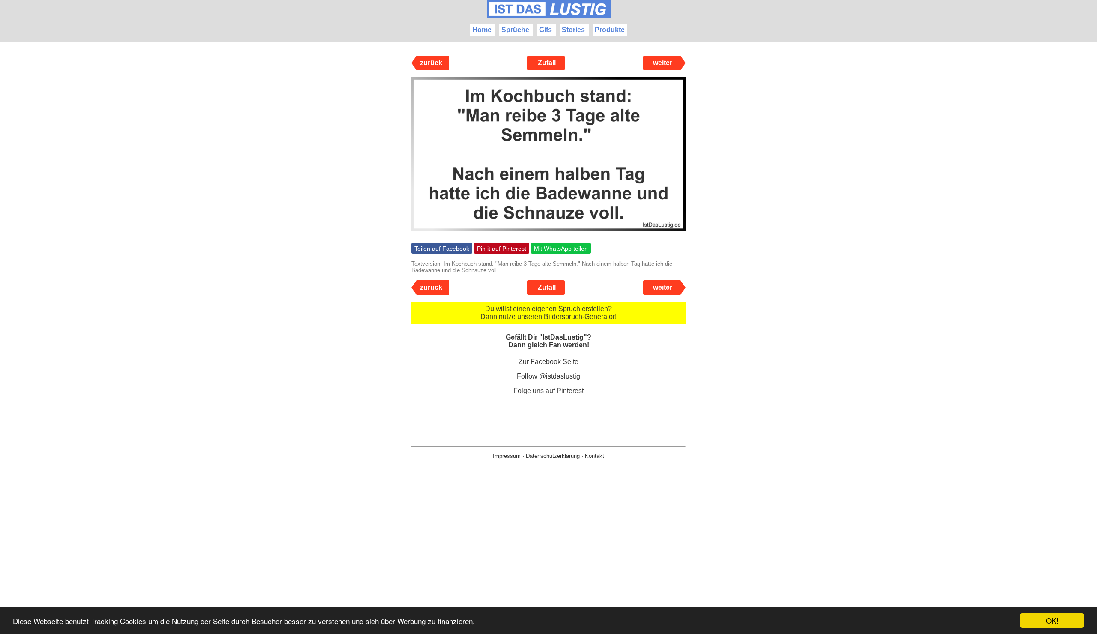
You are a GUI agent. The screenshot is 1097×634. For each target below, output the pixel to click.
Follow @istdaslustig (548, 376)
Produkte (610, 29)
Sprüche (515, 29)
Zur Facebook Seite (548, 361)
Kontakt (594, 456)
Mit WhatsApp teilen (561, 248)
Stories (573, 29)
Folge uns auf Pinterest (548, 390)
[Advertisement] (548, 560)
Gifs (545, 29)
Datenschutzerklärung (553, 456)
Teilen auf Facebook (441, 248)
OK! (1052, 620)
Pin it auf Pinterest (501, 248)
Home (482, 29)
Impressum (507, 456)
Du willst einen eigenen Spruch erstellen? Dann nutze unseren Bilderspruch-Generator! (548, 312)
